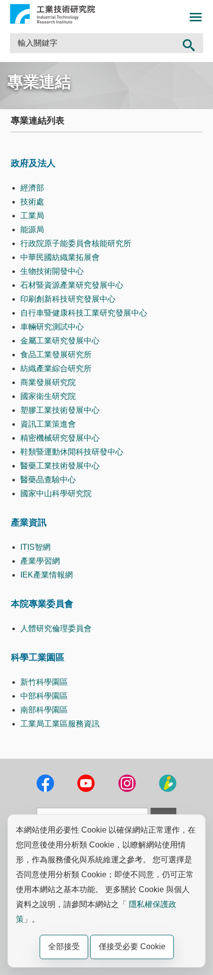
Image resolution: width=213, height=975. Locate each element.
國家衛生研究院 (48, 396)
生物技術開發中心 (52, 271)
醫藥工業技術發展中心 (60, 465)
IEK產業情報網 (46, 575)
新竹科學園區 (44, 682)
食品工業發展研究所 (56, 354)
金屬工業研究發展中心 (60, 340)
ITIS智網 (35, 547)
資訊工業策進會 (48, 424)
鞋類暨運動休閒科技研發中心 (71, 452)
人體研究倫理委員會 (56, 628)
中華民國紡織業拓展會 (60, 257)
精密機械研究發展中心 (60, 438)
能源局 (32, 229)
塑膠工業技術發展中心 (60, 410)
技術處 (32, 201)
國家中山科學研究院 (56, 493)
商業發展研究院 (48, 382)
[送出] (189, 43)
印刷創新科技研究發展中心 (67, 299)
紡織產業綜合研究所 (56, 368)
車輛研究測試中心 (52, 327)
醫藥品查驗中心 (48, 479)
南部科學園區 (44, 710)
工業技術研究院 (52, 14)
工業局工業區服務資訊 (60, 723)
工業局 (32, 215)
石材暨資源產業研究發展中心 (71, 285)
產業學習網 (40, 561)
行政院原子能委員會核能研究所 (75, 243)
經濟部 (32, 188)
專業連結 (39, 82)
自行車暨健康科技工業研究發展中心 (83, 313)
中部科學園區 (44, 696)
